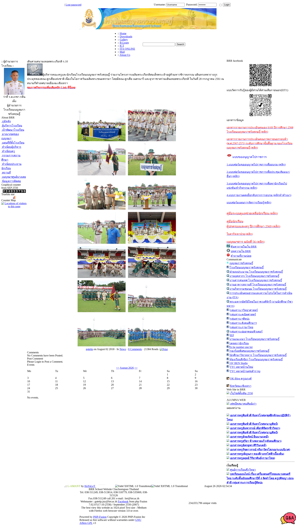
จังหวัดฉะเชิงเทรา (240, 385)
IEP (232, 335)
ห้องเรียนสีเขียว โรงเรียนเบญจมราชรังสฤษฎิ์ (256, 359)
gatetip (89, 349)
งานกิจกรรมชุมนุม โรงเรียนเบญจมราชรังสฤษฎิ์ (258, 288)
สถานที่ (6, 172)
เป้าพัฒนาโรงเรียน (12, 129)
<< (117, 367)
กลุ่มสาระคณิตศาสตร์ (243, 314)
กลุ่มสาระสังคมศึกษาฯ (243, 323)
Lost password (73, 4)
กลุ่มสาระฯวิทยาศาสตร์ (244, 310)
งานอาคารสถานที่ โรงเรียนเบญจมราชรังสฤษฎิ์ (257, 284)
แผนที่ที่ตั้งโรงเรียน (12, 142)
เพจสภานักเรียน (239, 343)
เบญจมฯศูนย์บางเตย (13, 176)
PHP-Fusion (100, 516)
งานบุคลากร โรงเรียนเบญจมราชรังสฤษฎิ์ (254, 276)
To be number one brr (241, 347)
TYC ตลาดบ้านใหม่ (241, 366)
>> (136, 367)
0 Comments (135, 349)
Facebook (123, 501)
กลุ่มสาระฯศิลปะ (240, 318)
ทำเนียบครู (8, 151)
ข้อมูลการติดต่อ (11, 181)
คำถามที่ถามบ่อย (241, 255)
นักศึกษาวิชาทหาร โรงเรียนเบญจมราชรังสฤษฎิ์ (258, 355)
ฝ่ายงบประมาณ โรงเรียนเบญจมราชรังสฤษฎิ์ (256, 271)
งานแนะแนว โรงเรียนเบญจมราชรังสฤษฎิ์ (254, 339)
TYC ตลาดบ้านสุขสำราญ (245, 371)
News (123, 349)
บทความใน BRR (241, 251)
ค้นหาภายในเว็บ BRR (244, 246)
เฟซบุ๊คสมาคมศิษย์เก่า (243, 403)
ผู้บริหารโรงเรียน (11, 125)
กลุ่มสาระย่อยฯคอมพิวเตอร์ (246, 331)
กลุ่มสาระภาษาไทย (241, 327)
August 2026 (127, 367)
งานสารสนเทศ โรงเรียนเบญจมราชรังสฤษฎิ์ (255, 280)
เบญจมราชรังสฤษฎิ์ (241, 263)
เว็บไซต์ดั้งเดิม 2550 (241, 393)
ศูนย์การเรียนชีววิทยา (243, 469)
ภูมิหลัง (6, 121)
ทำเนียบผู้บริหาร (11, 146)
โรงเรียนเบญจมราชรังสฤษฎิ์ (246, 267)
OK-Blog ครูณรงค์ (241, 378)
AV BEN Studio (238, 363)
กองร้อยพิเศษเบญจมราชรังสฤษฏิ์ (249, 350)
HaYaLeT (90, 486)
